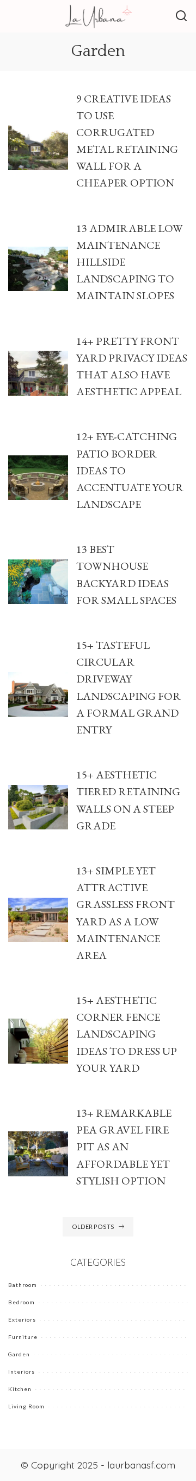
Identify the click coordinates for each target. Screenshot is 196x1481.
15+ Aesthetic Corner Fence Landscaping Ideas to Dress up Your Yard (126, 1034)
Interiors (21, 1371)
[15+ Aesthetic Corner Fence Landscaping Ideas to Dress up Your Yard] (38, 1041)
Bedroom (21, 1302)
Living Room (26, 1406)
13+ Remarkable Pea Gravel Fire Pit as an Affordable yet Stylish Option (123, 1147)
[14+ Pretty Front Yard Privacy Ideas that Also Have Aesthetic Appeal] (38, 373)
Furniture (23, 1337)
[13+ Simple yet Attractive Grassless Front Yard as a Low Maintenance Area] (38, 920)
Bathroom (22, 1285)
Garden (19, 1354)
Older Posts (93, 1226)
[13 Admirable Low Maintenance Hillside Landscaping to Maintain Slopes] (38, 269)
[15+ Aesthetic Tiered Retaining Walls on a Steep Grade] (38, 807)
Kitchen (20, 1389)
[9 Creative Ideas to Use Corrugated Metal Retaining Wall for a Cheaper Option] (38, 147)
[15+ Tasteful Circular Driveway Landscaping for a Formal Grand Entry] (38, 694)
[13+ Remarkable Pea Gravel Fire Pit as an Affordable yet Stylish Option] (38, 1153)
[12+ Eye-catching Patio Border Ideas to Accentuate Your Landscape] (38, 477)
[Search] (181, 16)
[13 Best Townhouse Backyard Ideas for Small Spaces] (38, 581)
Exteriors (22, 1319)
